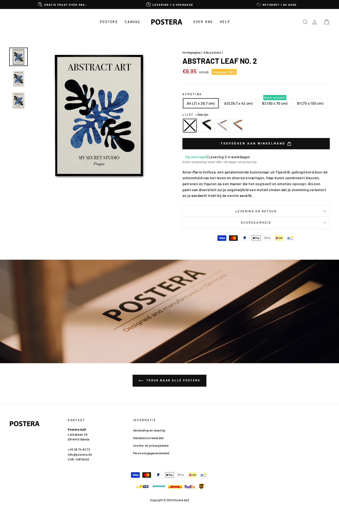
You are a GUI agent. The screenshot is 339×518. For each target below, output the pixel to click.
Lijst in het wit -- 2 (220, 125)
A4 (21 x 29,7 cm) (201, 103)
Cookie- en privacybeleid (151, 445)
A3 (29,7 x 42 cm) (238, 103)
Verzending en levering (149, 430)
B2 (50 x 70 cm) (274, 103)
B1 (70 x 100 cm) (310, 103)
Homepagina (191, 52)
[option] (62, 4)
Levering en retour (256, 211)
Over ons (203, 22)
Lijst (195, 114)
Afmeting (192, 94)
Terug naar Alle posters (172, 380)
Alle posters (212, 52)
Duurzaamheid (256, 222)
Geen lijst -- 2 (189, 125)
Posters (109, 22)
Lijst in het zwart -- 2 (205, 125)
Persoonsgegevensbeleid (151, 453)
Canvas (132, 22)
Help (225, 22)
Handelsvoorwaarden (148, 438)
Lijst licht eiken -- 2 (236, 125)
